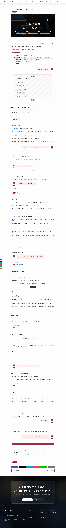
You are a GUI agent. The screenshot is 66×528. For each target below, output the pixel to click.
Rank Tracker (28, 61)
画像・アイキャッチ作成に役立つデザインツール (25, 96)
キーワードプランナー (28, 57)
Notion (38, 55)
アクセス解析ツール (20, 88)
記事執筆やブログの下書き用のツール (23, 78)
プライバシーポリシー (54, 515)
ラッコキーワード (38, 57)
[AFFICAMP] (8, 2)
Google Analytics (38, 59)
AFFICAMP (11, 511)
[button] (14, 467)
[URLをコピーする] (51, 467)
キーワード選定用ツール (21, 82)
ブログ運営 (41, 515)
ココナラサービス (53, 512)
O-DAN (38, 63)
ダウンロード (33, 286)
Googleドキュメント (28, 55)
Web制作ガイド (31, 517)
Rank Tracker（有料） (22, 93)
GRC (38, 61)
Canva (28, 63)
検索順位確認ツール (20, 92)
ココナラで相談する (26, 499)
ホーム (29, 512)
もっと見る (33, 99)
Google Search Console (28, 59)
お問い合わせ (38, 499)
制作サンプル (30, 515)
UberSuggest (47, 57)
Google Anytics (21, 90)
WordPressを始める (43, 512)
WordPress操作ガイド (43, 517)
